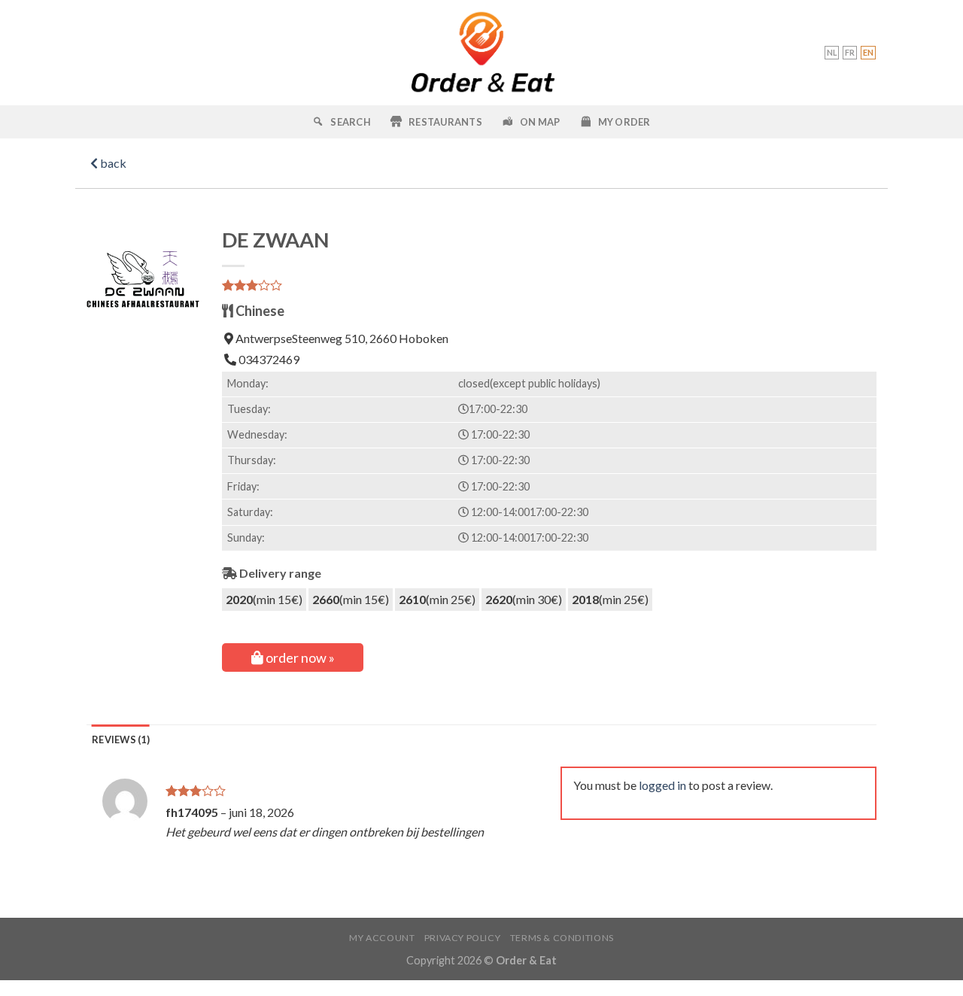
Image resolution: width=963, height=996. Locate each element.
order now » (299, 657)
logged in (662, 785)
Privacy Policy (462, 937)
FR (850, 52)
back (112, 163)
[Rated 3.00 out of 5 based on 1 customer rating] (549, 285)
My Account (382, 937)
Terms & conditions (562, 937)
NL (832, 52)
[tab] (121, 739)
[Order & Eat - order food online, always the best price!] (482, 52)
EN (868, 52)
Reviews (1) (121, 739)
